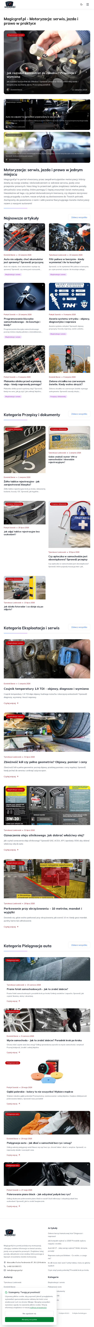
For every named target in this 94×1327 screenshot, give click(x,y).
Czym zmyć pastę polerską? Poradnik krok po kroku (68, 1270)
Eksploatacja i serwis (15, 35)
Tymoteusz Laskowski (57, 255)
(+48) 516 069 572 (14, 1266)
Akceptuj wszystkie (29, 1319)
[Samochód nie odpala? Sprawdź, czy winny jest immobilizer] (47, 147)
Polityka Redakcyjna (79, 1313)
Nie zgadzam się (29, 1313)
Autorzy (8, 1277)
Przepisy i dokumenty (58, 396)
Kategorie (53, 1277)
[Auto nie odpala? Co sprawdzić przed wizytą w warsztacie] (47, 114)
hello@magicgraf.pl (14, 1270)
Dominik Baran (9, 255)
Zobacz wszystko (79, 217)
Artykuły (52, 1228)
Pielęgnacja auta (13, 960)
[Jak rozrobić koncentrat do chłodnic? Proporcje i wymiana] (47, 62)
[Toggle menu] (87, 4)
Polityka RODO (64, 1313)
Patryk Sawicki (10, 314)
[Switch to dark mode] (81, 4)
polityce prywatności (38, 1307)
